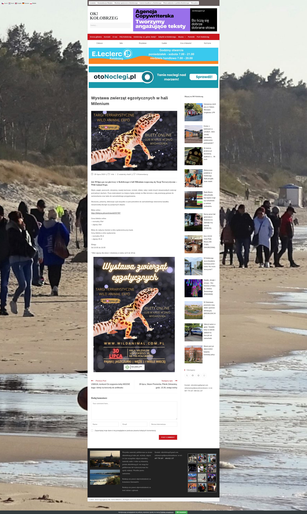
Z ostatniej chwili (124, 174)
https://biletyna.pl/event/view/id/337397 (106, 213)
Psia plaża (194, 3)
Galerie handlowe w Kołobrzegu (150, 3)
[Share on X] (187, 375)
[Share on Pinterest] (198, 375)
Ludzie (164, 43)
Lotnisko (93, 3)
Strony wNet (147, 499)
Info (121, 43)
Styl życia (207, 43)
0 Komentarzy (142, 174)
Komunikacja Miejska (105, 3)
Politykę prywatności (167, 512)
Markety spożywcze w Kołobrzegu (126, 3)
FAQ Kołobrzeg (125, 37)
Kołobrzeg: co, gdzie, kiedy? (145, 37)
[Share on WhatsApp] (204, 375)
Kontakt (107, 37)
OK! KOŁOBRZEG (104, 15)
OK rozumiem (181, 512)
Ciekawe (100, 43)
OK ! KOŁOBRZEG (115, 499)
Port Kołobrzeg (203, 37)
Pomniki (191, 37)
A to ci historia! (186, 43)
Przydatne (142, 43)
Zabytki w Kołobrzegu (167, 37)
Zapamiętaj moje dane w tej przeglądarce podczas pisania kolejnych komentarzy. (125, 430)
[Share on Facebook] (192, 375)
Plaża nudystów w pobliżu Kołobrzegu (176, 3)
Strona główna (96, 37)
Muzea (181, 37)
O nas (115, 37)
